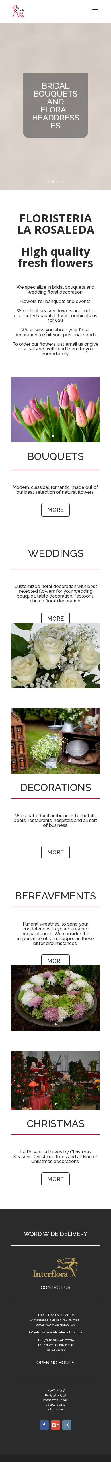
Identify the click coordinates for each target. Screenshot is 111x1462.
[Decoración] (55, 772)
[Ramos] (55, 441)
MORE (55, 510)
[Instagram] (66, 1425)
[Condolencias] (55, 1030)
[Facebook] (44, 1425)
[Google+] (55, 1425)
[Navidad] (55, 1109)
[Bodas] (55, 687)
